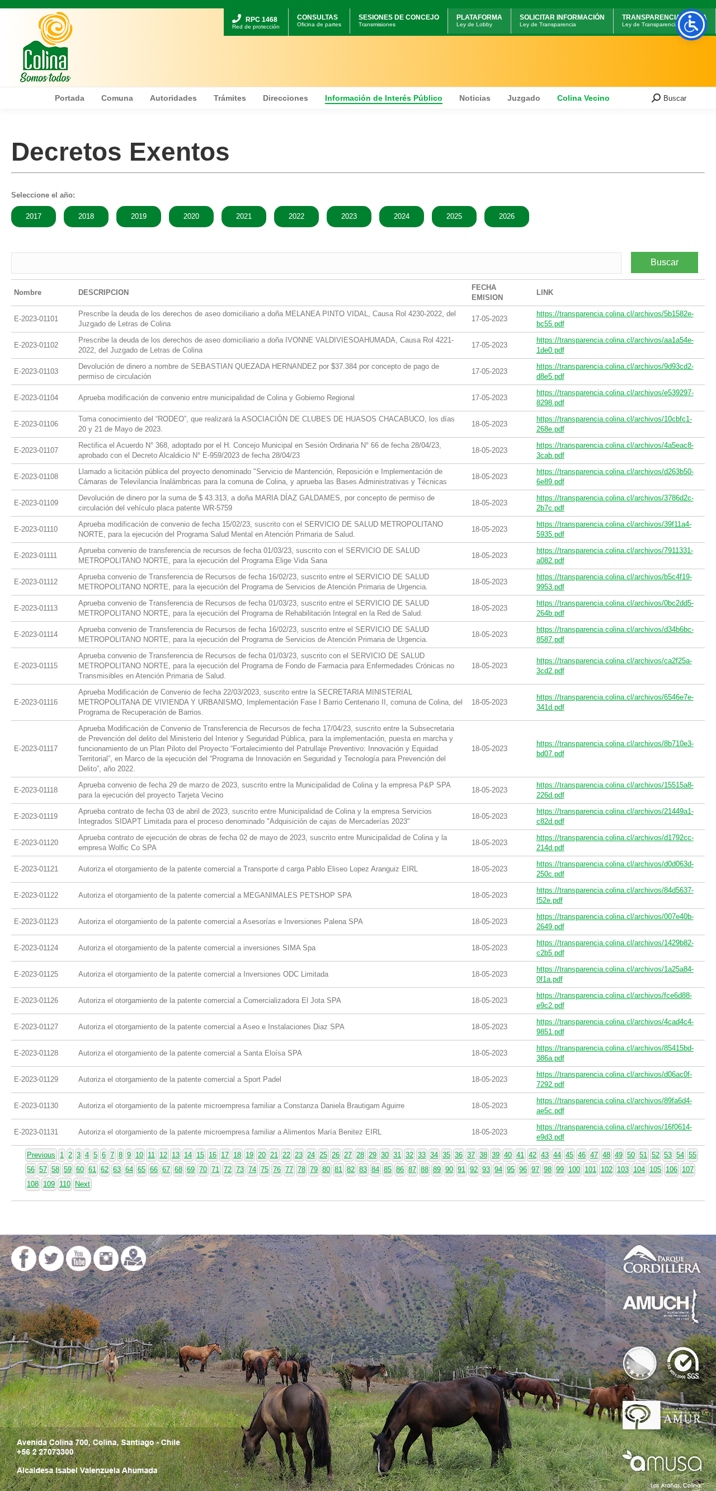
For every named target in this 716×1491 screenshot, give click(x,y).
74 (252, 1169)
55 (692, 1155)
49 (619, 1155)
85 (388, 1169)
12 (163, 1155)
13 (176, 1155)
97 (535, 1169)
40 (508, 1155)
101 (590, 1169)
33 (422, 1155)
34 (434, 1155)
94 (498, 1169)
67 (166, 1169)
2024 (401, 216)
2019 (139, 216)
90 (449, 1169)
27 (348, 1155)
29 (372, 1155)
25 (323, 1155)
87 (412, 1169)
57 (43, 1169)
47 (594, 1155)
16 (212, 1155)
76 (277, 1169)
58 (55, 1169)
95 (511, 1169)
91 (461, 1169)
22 (286, 1155)
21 (274, 1155)
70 (203, 1169)
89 (437, 1169)
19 (249, 1155)
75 (264, 1169)
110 (64, 1184)
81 (338, 1169)
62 (105, 1169)
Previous (41, 1155)
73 (240, 1169)
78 (301, 1169)
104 (639, 1169)
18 (237, 1155)
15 (200, 1155)
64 (129, 1169)
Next (82, 1184)
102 (607, 1169)
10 (139, 1155)
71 (215, 1169)
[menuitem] (256, 9)
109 (49, 1184)
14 (188, 1155)
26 (336, 1155)
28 (360, 1155)
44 (557, 1155)
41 (520, 1155)
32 (409, 1155)
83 (363, 1169)
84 (375, 1169)
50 (631, 1155)
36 (459, 1155)
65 (141, 1169)
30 (385, 1155)
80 (326, 1169)
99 (560, 1169)
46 (582, 1155)
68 (178, 1169)
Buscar (665, 262)
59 (68, 1169)
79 (314, 1169)
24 (311, 1155)
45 (569, 1155)
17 (225, 1155)
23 (299, 1155)
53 (668, 1155)
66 (154, 1169)
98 (548, 1169)
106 (671, 1169)
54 (680, 1155)
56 (31, 1169)
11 (151, 1155)
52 (656, 1155)
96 (523, 1169)
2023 (349, 216)
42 (532, 1155)
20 (262, 1155)
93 (486, 1169)
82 (351, 1169)
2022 (296, 216)
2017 (33, 216)
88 (424, 1169)
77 (289, 1169)
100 (574, 1169)
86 (400, 1169)
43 (545, 1155)
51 (643, 1155)
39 (496, 1155)
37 (471, 1155)
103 (623, 1169)
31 (397, 1155)
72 (228, 1169)
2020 (191, 216)
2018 (86, 216)
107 (688, 1169)
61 (92, 1169)
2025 (454, 216)
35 (446, 1155)
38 (483, 1155)
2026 (507, 216)
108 (33, 1184)
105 (655, 1169)
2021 (244, 216)
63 (117, 1169)
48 (606, 1155)
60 (80, 1169)
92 (474, 1169)
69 (191, 1169)
